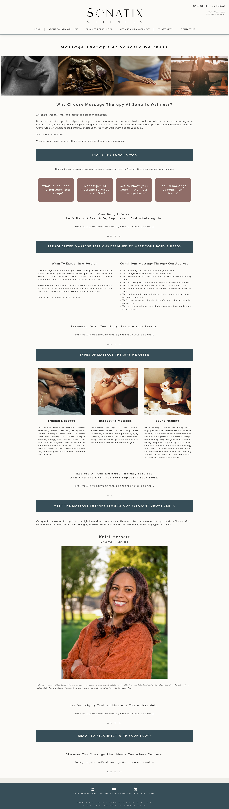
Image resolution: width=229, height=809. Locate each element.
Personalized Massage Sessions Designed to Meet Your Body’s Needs (114, 246)
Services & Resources (99, 29)
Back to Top (114, 236)
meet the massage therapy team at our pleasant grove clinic (114, 505)
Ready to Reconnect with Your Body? (114, 735)
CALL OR (198, 6)
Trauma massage (61, 420)
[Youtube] (114, 789)
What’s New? (165, 29)
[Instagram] (92, 789)
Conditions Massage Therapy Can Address (154, 263)
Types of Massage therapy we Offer (114, 354)
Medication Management (135, 29)
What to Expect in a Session (75, 263)
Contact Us (188, 29)
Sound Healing (167, 420)
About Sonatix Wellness (63, 29)
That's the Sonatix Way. (114, 155)
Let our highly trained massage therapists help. (114, 705)
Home (37, 29)
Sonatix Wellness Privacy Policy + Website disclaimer (114, 803)
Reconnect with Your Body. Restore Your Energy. (114, 326)
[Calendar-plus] (135, 789)
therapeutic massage (114, 420)
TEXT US (210, 6)
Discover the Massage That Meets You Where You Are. (115, 754)
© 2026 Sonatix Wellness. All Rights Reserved (114, 805)
